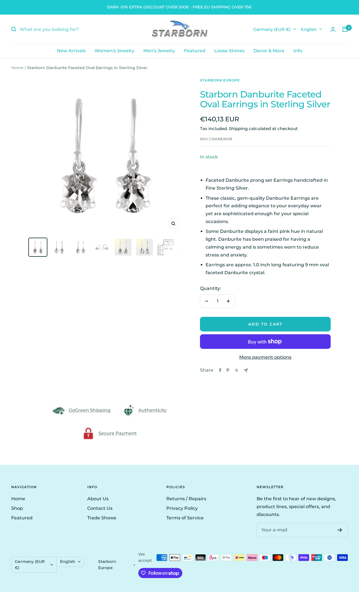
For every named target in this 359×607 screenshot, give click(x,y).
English (309, 29)
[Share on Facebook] (220, 370)
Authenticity (152, 410)
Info (297, 50)
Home (17, 67)
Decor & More (269, 50)
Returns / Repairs (186, 498)
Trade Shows (101, 517)
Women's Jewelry (114, 50)
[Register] (339, 530)
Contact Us (99, 508)
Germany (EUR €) (272, 29)
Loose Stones (229, 50)
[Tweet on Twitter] (236, 370)
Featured (194, 50)
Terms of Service (185, 517)
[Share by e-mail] (246, 370)
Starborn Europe (220, 80)
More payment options (265, 357)
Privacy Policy (182, 508)
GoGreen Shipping (90, 410)
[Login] (332, 29)
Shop (17, 508)
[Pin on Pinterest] (227, 370)
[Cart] (345, 29)
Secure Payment (117, 433)
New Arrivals (71, 50)
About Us (98, 498)
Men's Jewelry (159, 50)
